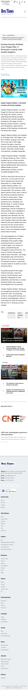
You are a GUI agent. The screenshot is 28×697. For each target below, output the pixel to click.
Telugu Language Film (20, 315)
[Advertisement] (14, 25)
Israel (2, 526)
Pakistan (3, 523)
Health (2, 617)
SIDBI (2, 572)
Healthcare (3, 619)
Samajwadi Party (5, 547)
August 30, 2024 (6, 75)
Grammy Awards (5, 663)
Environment (4, 633)
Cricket (2, 584)
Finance (3, 561)
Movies (2, 605)
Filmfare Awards (5, 661)
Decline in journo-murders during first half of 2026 (15, 355)
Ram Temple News (5, 635)
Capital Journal (4, 558)
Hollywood (3, 607)
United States (4, 519)
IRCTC (2, 570)
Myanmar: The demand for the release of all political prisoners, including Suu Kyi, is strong (15, 391)
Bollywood (3, 600)
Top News (5, 362)
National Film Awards (6, 659)
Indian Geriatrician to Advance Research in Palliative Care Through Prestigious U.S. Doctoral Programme (15, 348)
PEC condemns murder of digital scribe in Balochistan (13, 339)
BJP (2, 540)
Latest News (5, 326)
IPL (1, 591)
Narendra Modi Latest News (8, 542)
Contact (3, 505)
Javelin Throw (4, 589)
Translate (7, 4)
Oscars (2, 666)
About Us (3, 502)
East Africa (3, 530)
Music (2, 603)
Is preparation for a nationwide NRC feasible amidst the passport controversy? (11, 374)
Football (3, 586)
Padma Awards (4, 668)
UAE (2, 528)
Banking (3, 563)
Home (4, 35)
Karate (2, 582)
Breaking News (4, 645)
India (2, 516)
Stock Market (4, 565)
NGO (2, 631)
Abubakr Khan (5, 74)
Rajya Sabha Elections (6, 549)
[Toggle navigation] (25, 11)
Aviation (3, 568)
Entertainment (11, 35)
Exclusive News (5, 649)
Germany (3, 521)
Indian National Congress (7, 544)
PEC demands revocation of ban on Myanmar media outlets (14, 384)
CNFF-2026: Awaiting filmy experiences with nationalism (14, 433)
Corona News (4, 621)
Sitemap (3, 507)
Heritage (3, 678)
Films (26, 313)
